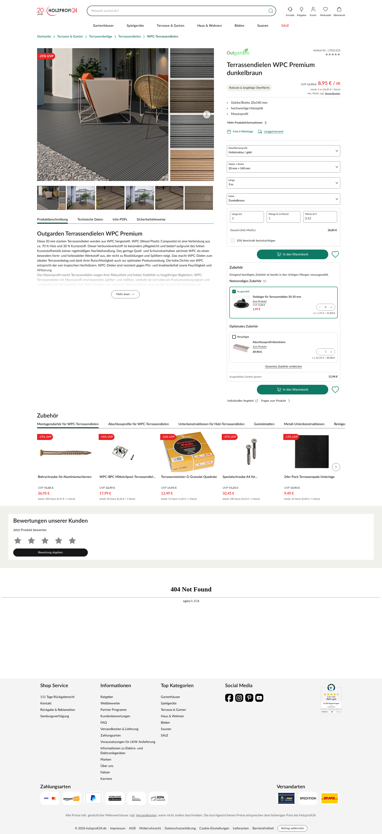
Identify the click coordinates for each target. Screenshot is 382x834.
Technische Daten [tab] (90, 219)
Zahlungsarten (110, 735)
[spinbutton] (246, 216)
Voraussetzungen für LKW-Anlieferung (127, 742)
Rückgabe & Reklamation (57, 709)
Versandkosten (332, 93)
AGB (132, 828)
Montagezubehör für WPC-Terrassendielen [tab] (68, 424)
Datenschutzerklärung (180, 828)
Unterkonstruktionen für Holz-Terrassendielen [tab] (211, 424)
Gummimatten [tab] (264, 424)
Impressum (117, 828)
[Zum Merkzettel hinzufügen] (335, 254)
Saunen (263, 25)
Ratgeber (106, 697)
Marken (105, 759)
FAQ (103, 722)
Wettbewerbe (110, 703)
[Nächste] (340, 424)
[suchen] (271, 10)
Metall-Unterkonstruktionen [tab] (304, 424)
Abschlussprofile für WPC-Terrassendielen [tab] (138, 424)
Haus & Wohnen (209, 25)
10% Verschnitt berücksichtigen (256, 240)
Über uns (106, 766)
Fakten (105, 772)
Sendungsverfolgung (54, 716)
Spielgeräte (135, 25)
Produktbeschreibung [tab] (52, 219)
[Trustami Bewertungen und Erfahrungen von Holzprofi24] (331, 698)
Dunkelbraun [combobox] (237, 200)
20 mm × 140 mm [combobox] (239, 168)
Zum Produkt (259, 301)
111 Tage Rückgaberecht (57, 697)
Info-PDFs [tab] (120, 219)
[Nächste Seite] (207, 198)
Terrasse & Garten (170, 25)
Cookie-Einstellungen (214, 828)
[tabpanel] (125, 263)
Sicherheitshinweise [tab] (151, 219)
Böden (239, 25)
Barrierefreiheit (263, 828)
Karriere (106, 778)
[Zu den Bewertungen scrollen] (332, 54)
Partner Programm (113, 709)
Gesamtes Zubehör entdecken (283, 366)
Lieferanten (241, 828)
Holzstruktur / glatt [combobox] (240, 152)
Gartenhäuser (103, 25)
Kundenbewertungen (115, 716)
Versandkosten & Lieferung (119, 729)
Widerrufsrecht (150, 828)
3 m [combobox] (231, 184)
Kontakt (46, 703)
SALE (285, 25)
